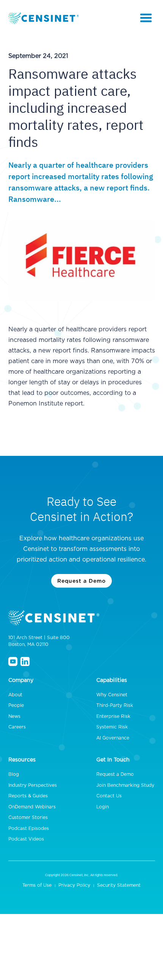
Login (102, 807)
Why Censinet (111, 694)
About (15, 694)
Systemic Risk (112, 727)
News (14, 716)
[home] (44, 18)
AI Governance (112, 738)
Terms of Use (37, 885)
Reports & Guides (28, 796)
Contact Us (109, 796)
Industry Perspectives (32, 785)
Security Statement (119, 885)
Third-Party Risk (114, 705)
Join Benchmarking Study (125, 785)
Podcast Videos (26, 839)
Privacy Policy (74, 885)
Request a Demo (81, 580)
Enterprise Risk (113, 716)
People (16, 705)
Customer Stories (28, 817)
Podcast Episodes (28, 828)
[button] (146, 18)
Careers (17, 727)
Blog (13, 774)
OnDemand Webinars (32, 807)
